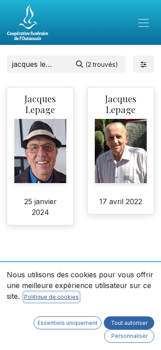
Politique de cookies (51, 296)
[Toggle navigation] (143, 22)
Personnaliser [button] (129, 335)
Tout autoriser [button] (129, 322)
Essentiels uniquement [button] (67, 322)
